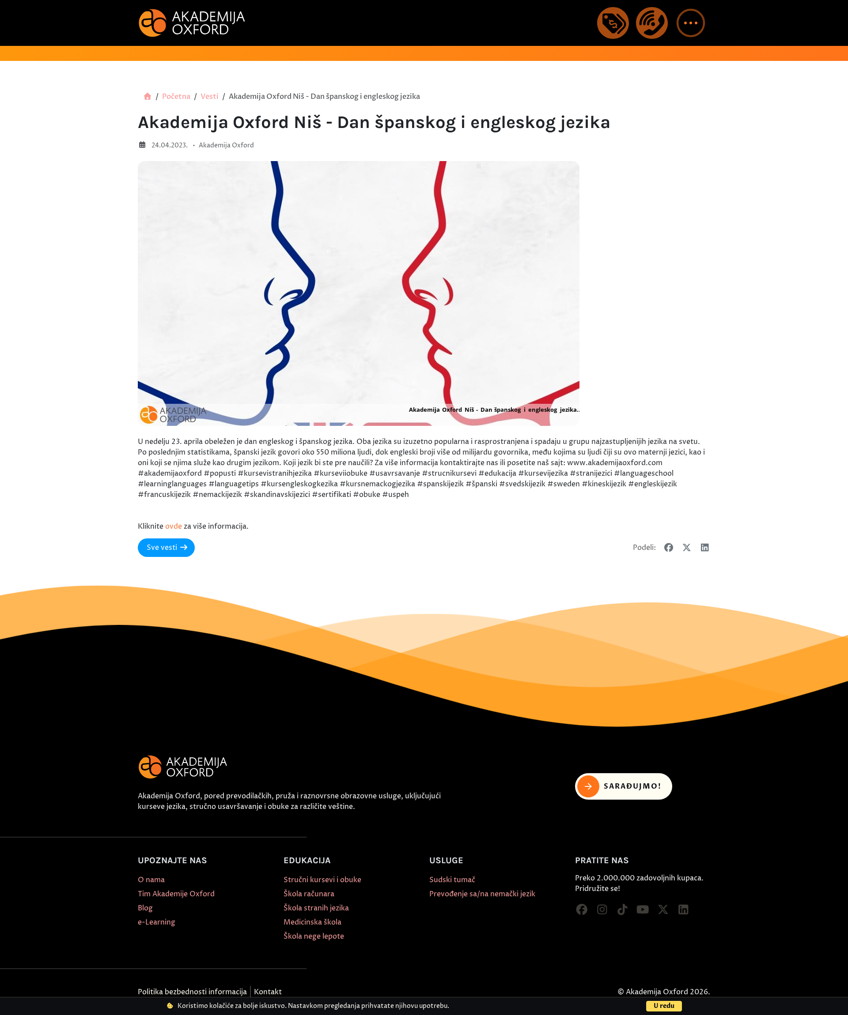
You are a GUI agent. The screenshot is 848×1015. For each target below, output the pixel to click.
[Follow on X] (663, 910)
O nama (151, 880)
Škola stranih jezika (316, 908)
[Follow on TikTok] (622, 910)
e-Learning (156, 922)
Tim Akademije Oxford (176, 894)
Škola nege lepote (314, 936)
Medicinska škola (312, 922)
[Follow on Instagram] (602, 910)
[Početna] (147, 97)
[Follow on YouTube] (642, 910)
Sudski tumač (452, 880)
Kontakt (268, 992)
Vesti (210, 97)
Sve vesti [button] (162, 548)
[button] (690, 23)
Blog (145, 908)
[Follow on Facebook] (581, 910)
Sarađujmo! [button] (633, 786)
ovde (173, 526)
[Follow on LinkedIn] (683, 910)
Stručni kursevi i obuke (322, 880)
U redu (664, 1006)
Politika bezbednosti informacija (192, 992)
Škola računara (309, 894)
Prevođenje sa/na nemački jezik (482, 894)
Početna (176, 97)
